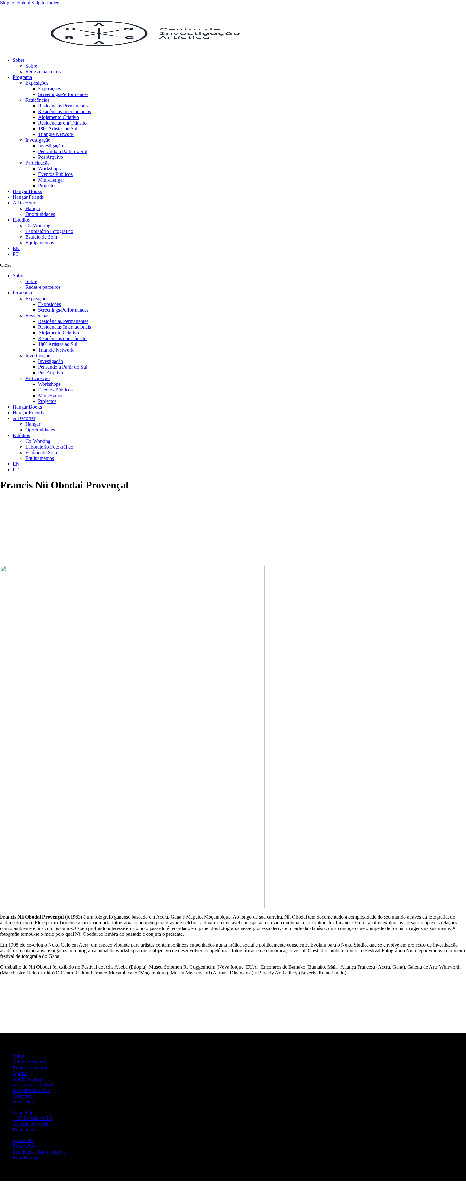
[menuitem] (16, 248)
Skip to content (15, 2)
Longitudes (24, 1112)
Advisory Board (29, 1061)
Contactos (23, 1096)
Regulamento (26, 1129)
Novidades (23, 1140)
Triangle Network (30, 1124)
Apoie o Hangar (29, 1079)
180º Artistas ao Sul (32, 1118)
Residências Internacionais (39, 1151)
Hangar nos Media (31, 1090)
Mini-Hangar (26, 1157)
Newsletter (23, 1101)
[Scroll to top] (3, 1193)
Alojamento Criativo (33, 1084)
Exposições (24, 1146)
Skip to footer (45, 2)
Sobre (18, 1056)
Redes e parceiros (30, 1067)
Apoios (20, 1073)
